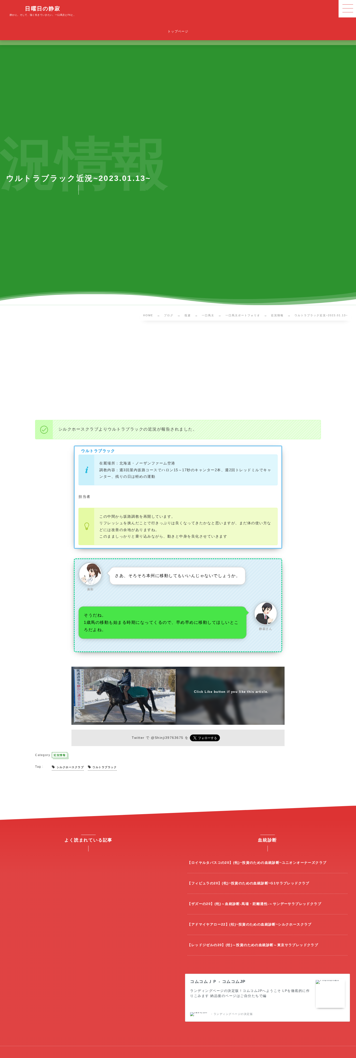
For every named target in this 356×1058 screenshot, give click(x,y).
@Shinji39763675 (167, 738)
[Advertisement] (178, 371)
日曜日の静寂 (42, 8)
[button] (347, 8)
